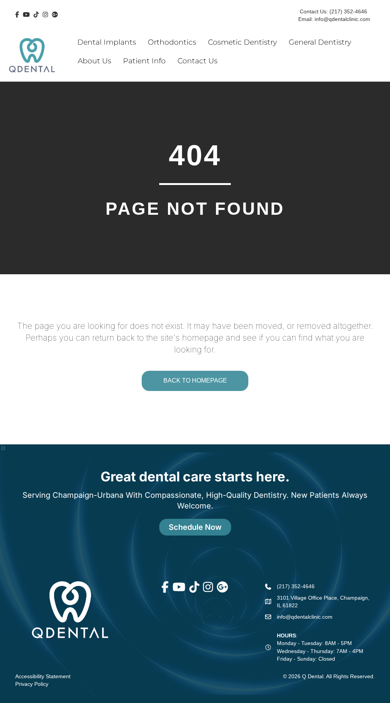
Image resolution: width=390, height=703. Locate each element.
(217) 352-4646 (348, 11)
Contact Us (197, 60)
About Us (94, 60)
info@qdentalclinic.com (341, 19)
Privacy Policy (31, 684)
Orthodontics (172, 42)
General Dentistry (320, 42)
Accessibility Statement (42, 676)
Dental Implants (106, 42)
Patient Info (144, 60)
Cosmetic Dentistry (242, 42)
